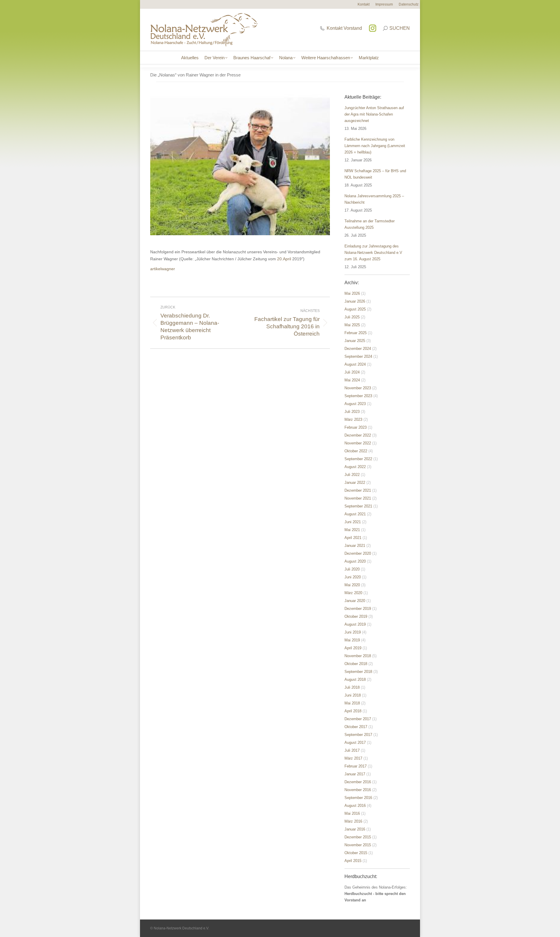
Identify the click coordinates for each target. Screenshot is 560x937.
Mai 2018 (352, 703)
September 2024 (358, 356)
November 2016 (357, 790)
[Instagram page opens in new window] (372, 28)
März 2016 (353, 821)
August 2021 (355, 514)
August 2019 (355, 624)
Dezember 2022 (357, 435)
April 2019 (352, 648)
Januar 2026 (354, 301)
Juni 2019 (352, 632)
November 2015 (357, 845)
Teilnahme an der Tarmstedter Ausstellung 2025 (369, 224)
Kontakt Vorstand (344, 28)
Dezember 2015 (357, 837)
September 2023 (358, 396)
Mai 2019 (352, 640)
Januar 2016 (354, 829)
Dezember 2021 (357, 490)
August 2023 (355, 404)
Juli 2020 (352, 569)
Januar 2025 (354, 340)
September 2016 (358, 797)
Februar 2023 (355, 427)
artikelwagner (162, 268)
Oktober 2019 (355, 616)
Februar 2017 (355, 766)
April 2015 (352, 861)
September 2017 (358, 734)
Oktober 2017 (355, 727)
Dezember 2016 (357, 782)
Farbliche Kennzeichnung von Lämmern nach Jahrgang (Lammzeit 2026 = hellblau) (374, 145)
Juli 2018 (352, 687)
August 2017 (355, 742)
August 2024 (355, 364)
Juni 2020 (352, 577)
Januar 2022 (354, 482)
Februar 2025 (355, 333)
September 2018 (358, 671)
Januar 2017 (354, 774)
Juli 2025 (352, 317)
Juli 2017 (352, 750)
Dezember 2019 (357, 608)
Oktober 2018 (355, 664)
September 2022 (358, 459)
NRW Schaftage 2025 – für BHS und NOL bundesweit (375, 174)
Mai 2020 (352, 585)
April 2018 (352, 711)
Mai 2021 (352, 530)
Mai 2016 (352, 813)
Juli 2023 (352, 411)
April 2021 (352, 537)
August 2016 (355, 805)
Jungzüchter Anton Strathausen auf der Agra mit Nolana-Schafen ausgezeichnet (374, 114)
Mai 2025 (352, 325)
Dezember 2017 (357, 719)
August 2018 (355, 679)
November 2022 (357, 443)
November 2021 (357, 498)
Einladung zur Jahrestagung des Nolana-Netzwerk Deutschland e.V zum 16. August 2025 (373, 252)
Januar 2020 (354, 601)
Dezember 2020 (357, 553)
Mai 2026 (352, 293)
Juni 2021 (352, 522)
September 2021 (358, 506)
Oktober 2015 (355, 853)
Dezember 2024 (357, 348)
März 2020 (353, 593)
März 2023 (353, 419)
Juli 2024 (352, 372)
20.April (284, 259)
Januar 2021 (354, 545)
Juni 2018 (352, 695)
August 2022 (355, 467)
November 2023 (357, 388)
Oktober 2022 (355, 451)
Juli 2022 (352, 474)
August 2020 (355, 561)
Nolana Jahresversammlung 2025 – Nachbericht (374, 199)
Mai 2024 (352, 380)
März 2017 (353, 758)
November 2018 (357, 656)
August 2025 (355, 309)
